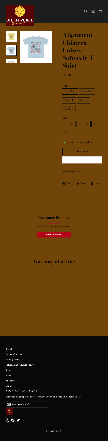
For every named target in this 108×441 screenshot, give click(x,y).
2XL (96, 124)
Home (9, 376)
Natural (83, 100)
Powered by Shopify (54, 431)
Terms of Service (14, 354)
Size (65, 118)
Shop (8, 370)
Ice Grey (69, 109)
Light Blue (70, 91)
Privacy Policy (13, 360)
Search (9, 349)
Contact (9, 386)
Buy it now (82, 160)
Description (71, 171)
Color (67, 86)
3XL (67, 133)
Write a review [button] (54, 235)
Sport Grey (87, 91)
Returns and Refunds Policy (20, 365)
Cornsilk (69, 100)
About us (10, 381)
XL (86, 124)
